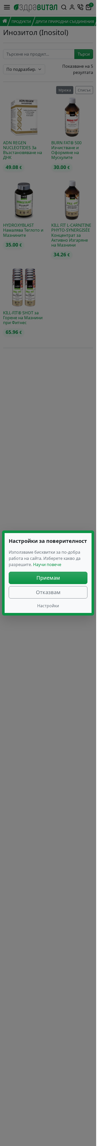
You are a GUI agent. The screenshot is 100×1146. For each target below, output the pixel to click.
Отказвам (48, 592)
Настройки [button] (48, 606)
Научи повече (47, 564)
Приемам (48, 577)
